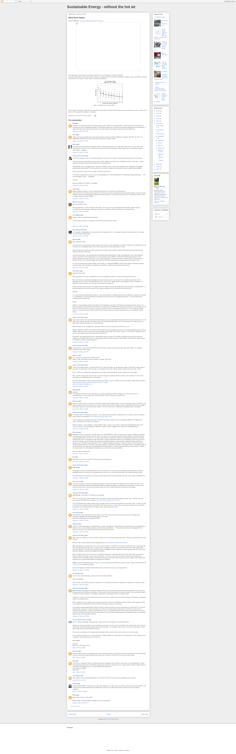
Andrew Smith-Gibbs (78, 317)
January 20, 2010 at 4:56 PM (80, 131)
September (161, 136)
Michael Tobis (76, 202)
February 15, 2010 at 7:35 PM (80, 520)
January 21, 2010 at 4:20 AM (80, 152)
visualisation (96, 416)
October (160, 133)
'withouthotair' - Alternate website (160, 157)
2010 (157, 123)
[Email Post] (95, 115)
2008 (157, 166)
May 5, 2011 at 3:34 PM (79, 672)
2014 (157, 113)
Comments (159, 217)
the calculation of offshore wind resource (116, 542)
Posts (158, 214)
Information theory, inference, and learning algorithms (161, 197)
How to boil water (164, 53)
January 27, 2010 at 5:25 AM (80, 478)
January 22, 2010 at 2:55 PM (80, 226)
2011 (157, 121)
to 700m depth (103, 562)
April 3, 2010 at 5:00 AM (79, 647)
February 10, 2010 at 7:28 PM (80, 489)
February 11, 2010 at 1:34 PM (80, 509)
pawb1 (74, 189)
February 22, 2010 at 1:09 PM (80, 584)
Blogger (127, 750)
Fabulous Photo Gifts (79, 156)
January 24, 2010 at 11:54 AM (80, 352)
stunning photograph (84, 21)
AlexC (74, 144)
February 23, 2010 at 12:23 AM (81, 616)
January (160, 148)
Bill (73, 457)
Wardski (75, 239)
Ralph (74, 695)
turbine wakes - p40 (106, 416)
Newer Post (72, 714)
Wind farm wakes (160, 17)
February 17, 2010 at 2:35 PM (80, 532)
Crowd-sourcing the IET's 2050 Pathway (164, 65)
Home (109, 714)
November (161, 129)
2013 (157, 116)
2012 (157, 118)
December (161, 125)
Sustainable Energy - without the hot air (101, 7)
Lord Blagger (76, 215)
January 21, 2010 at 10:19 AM (81, 198)
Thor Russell (76, 512)
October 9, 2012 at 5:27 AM (80, 703)
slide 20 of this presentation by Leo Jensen (108, 500)
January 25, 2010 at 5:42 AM (80, 453)
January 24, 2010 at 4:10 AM (80, 314)
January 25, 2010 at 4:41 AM (80, 428)
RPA (74, 123)
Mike (74, 661)
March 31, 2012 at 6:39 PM (80, 691)
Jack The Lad (76, 481)
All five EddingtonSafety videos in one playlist (160, 89)
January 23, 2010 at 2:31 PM (80, 267)
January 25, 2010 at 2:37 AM (80, 386)
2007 (157, 169)
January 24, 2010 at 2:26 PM (80, 361)
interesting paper (98, 21)
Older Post (144, 714)
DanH (74, 134)
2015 (157, 111)
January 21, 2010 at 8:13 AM (80, 185)
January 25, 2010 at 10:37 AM (81, 461)
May (159, 145)
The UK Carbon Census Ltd (80, 619)
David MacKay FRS (78, 229)
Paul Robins (76, 271)
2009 (157, 164)
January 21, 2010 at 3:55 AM (80, 141)
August (160, 140)
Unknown (75, 355)
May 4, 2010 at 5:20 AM (79, 657)
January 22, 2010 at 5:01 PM (80, 236)
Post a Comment (75, 706)
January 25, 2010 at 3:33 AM (80, 409)
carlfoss (75, 683)
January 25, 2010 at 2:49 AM (80, 397)
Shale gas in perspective (165, 23)
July (159, 143)
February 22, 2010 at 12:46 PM (81, 570)
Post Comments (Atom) (112, 719)
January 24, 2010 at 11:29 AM (80, 342)
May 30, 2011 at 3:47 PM (79, 680)
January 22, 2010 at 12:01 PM (81, 211)
